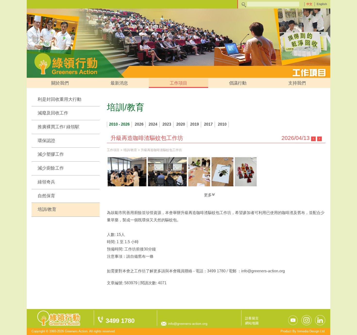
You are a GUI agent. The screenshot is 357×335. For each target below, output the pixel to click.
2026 (139, 124)
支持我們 (297, 83)
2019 (194, 124)
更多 (208, 195)
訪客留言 (252, 318)
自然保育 (46, 195)
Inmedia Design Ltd (310, 331)
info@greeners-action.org (187, 324)
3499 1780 (120, 320)
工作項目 (178, 83)
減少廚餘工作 (51, 168)
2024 (153, 124)
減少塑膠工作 (51, 154)
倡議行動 (237, 83)
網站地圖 (252, 323)
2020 (180, 124)
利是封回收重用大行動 (59, 99)
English (322, 4)
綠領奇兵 (46, 182)
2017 (208, 124)
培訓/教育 (47, 209)
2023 (166, 124)
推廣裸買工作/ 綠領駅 (58, 126)
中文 (309, 4)
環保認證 (46, 140)
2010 (222, 124)
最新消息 (119, 83)
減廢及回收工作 (53, 113)
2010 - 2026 (119, 124)
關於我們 (60, 83)
